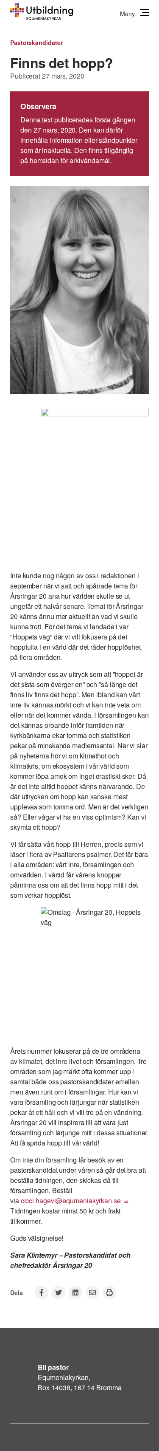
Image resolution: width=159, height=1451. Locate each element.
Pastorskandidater (36, 42)
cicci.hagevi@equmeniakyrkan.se (71, 1200)
